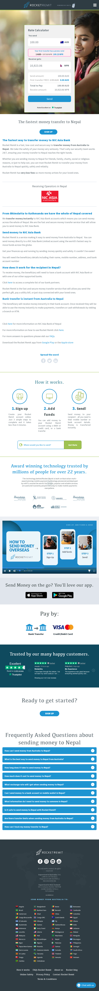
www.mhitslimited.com (49, 895)
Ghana (75, 921)
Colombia (76, 914)
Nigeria (39, 943)
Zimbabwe (41, 961)
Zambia (21, 961)
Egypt (75, 917)
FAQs (52, 336)
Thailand (58, 954)
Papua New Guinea (25, 946)
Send (50, 99)
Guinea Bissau (60, 925)
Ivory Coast (41, 928)
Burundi (58, 910)
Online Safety (26, 974)
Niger (21, 943)
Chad (39, 914)
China (57, 914)
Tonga (21, 957)
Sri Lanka (22, 954)
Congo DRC (41, 917)
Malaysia (22, 936)
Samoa (57, 946)
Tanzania (40, 954)
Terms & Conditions (47, 979)
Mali (38, 936)
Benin (57, 907)
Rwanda (40, 946)
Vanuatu (58, 957)
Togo (75, 954)
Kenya (57, 928)
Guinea (39, 925)
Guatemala (23, 925)
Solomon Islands (43, 950)
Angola (21, 907)
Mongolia (76, 936)
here (10, 282)
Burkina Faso (41, 910)
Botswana (76, 907)
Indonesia (22, 928)
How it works (23, 970)
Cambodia (77, 910)
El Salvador (23, 921)
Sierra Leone (23, 950)
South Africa (77, 950)
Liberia (39, 932)
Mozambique (41, 939)
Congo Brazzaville (25, 917)
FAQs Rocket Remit (42, 970)
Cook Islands (59, 917)
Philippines (77, 943)
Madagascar (59, 932)
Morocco (22, 939)
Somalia (58, 950)
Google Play (48, 342)
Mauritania (59, 936)
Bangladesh (41, 907)
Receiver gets (35, 59)
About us (58, 970)
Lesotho (22, 932)
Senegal (76, 946)
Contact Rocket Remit (63, 974)
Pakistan (58, 943)
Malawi (75, 932)
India (75, 925)
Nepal (57, 939)
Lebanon (76, 928)
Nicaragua (76, 939)
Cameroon (22, 914)
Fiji (56, 921)
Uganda (39, 957)
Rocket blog (72, 970)
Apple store (67, 342)
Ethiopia (40, 921)
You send (33, 35)
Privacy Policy (43, 974)
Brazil (21, 910)
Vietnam (76, 957)
